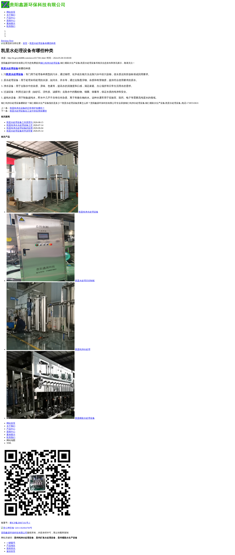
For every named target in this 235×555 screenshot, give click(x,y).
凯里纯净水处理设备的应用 (20, 128)
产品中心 (11, 18)
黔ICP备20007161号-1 (20, 523)
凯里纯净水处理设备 (88, 212)
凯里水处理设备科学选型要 (20, 131)
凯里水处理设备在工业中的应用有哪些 (28, 111)
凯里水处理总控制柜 (85, 280)
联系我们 (11, 26)
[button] (5, 41)
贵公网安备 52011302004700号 (17, 528)
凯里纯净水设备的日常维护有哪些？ (27, 108)
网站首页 (11, 12)
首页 (25, 43)
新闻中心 (11, 20)
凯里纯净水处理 (82, 349)
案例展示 (11, 23)
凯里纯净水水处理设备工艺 (20, 125)
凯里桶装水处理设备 (85, 418)
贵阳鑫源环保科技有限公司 (14, 532)
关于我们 (11, 15)
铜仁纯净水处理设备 (50, 63)
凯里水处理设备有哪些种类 (43, 43)
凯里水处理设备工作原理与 (20, 122)
